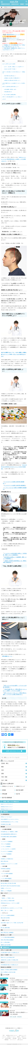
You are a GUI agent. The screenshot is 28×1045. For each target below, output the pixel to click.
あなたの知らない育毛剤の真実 (7, 900)
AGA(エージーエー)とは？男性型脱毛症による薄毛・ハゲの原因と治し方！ (13, 159)
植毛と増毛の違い (5, 861)
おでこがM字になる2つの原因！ (9, 63)
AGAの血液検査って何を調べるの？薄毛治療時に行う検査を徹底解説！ (19, 988)
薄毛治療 (4, 793)
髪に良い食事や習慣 (5, 927)
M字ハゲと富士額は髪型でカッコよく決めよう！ (12, 96)
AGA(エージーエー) (5, 4)
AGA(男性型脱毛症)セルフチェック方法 (9, 821)
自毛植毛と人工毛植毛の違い (7, 858)
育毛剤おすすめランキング (6, 809)
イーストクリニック (12, 39)
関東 (2, 766)
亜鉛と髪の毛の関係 (5, 917)
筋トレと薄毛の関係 (5, 942)
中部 (2, 770)
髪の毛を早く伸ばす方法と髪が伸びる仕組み (10, 885)
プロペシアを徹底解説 (6, 844)
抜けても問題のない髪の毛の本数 (8, 972)
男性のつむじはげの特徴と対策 (7, 957)
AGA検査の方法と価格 (6, 824)
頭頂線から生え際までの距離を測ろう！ (13, 78)
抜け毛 (19, 1038)
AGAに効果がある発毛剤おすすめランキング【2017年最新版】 (14, 466)
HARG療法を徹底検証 (5, 868)
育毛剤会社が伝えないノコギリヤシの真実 (10, 903)
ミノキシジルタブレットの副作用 (8, 849)
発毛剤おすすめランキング (6, 806)
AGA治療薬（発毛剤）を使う (10, 89)
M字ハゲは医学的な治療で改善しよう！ (11, 86)
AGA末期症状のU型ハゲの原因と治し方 (9, 964)
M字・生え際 (13, 1016)
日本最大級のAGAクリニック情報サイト (14, 1028)
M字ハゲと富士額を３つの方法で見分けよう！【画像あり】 (13, 72)
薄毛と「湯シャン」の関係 (6, 910)
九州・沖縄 (4, 780)
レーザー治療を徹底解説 (6, 878)
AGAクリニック (15, 4)
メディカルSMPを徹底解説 (7, 873)
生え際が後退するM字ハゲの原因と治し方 (10, 952)
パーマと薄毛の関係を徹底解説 (7, 937)
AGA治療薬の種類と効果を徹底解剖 (9, 836)
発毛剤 (22, 4)
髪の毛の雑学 (8, 1038)
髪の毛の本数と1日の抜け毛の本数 (8, 883)
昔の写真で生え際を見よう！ (10, 75)
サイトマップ (12, 1039)
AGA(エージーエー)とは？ (6, 816)
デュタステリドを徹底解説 (6, 851)
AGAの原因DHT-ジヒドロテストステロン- (10, 819)
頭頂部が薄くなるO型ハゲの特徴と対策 (9, 959)
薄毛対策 (19, 1016)
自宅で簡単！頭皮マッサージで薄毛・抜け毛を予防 (12, 922)
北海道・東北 (4, 763)
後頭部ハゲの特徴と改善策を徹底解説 (9, 969)
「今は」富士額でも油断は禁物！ (9, 94)
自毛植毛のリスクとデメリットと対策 (9, 863)
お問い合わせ (20, 1039)
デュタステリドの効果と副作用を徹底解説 (14, 485)
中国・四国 (4, 777)
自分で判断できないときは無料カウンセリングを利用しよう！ (13, 84)
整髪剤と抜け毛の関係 (6, 944)
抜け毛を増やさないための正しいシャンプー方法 (11, 908)
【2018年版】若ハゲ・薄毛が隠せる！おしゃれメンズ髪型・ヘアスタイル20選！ (19, 997)
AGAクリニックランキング (7, 804)
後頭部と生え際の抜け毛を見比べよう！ (13, 80)
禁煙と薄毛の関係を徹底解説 (7, 939)
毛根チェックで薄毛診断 (6, 890)
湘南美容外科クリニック (13, 34)
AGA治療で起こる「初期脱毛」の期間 (9, 831)
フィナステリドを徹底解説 (6, 841)
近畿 (2, 773)
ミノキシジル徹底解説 (6, 846)
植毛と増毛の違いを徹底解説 (7, 932)
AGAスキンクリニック (13, 38)
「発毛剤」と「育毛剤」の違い (7, 898)
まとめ (4, 99)
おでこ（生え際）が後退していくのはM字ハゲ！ (14, 66)
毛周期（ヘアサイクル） (6, 888)
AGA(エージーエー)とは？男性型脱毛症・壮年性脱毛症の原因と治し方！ (18, 1005)
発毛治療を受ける (8, 91)
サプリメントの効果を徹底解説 (7, 915)
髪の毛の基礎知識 (7, 797)
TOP (3, 1035)
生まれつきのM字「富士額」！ (11, 69)
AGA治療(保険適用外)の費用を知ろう (9, 834)
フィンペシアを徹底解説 (6, 854)
